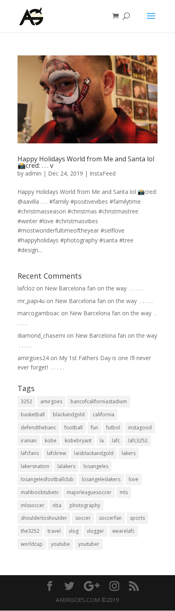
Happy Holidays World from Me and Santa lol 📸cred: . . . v (86, 162)
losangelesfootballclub (47, 479)
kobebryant (78, 440)
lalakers (66, 466)
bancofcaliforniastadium (98, 401)
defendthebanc (38, 427)
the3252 (30, 530)
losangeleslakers (101, 479)
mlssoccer (32, 505)
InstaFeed (103, 173)
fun (94, 427)
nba (56, 505)
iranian (29, 440)
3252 (26, 401)
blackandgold (69, 414)
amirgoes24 (33, 358)
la (102, 440)
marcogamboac (38, 313)
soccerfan (110, 517)
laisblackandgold (94, 453)
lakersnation (35, 466)
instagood (140, 427)
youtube (60, 544)
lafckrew (56, 453)
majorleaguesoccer (89, 492)
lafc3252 (138, 440)
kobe (51, 440)
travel (54, 530)
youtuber (88, 544)
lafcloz (26, 288)
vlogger (95, 530)
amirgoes (51, 401)
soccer (83, 517)
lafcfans (30, 453)
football (73, 427)
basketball (33, 414)
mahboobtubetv (40, 492)
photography (85, 505)
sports (137, 517)
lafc (116, 440)
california (103, 414)
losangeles (95, 466)
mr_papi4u (31, 301)
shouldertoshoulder (44, 517)
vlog (74, 530)
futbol (113, 427)
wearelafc (123, 530)
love (133, 479)
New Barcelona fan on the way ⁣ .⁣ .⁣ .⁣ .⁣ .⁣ (93, 288)
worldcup (32, 544)
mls (124, 492)
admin (33, 173)
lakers (129, 453)
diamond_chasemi (41, 335)
